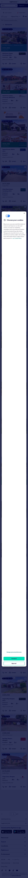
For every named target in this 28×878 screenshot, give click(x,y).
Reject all (14, 663)
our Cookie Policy (16, 238)
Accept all (14, 658)
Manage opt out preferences (14, 652)
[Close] (24, 213)
